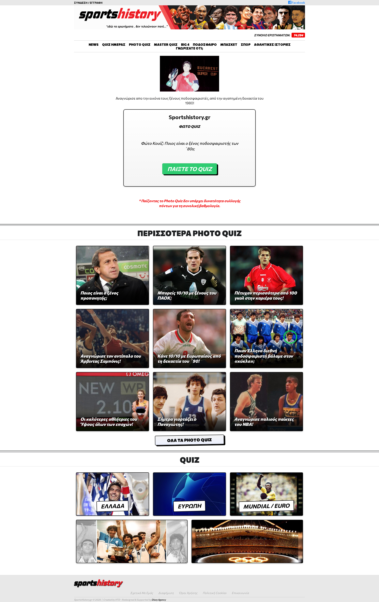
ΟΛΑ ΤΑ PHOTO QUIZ (189, 440)
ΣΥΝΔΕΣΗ (80, 2)
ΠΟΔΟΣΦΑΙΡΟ (205, 44)
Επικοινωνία (240, 593)
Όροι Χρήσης (188, 593)
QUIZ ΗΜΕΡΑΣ (113, 44)
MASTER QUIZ (165, 44)
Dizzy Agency (159, 599)
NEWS (94, 44)
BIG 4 (185, 44)
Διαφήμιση (166, 593)
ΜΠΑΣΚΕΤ (228, 44)
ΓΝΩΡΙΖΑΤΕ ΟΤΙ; (189, 48)
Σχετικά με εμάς (141, 593)
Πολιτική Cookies (214, 593)
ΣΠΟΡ (245, 44)
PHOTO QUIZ (139, 44)
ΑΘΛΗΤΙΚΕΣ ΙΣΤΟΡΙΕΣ (272, 44)
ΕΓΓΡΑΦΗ (96, 2)
